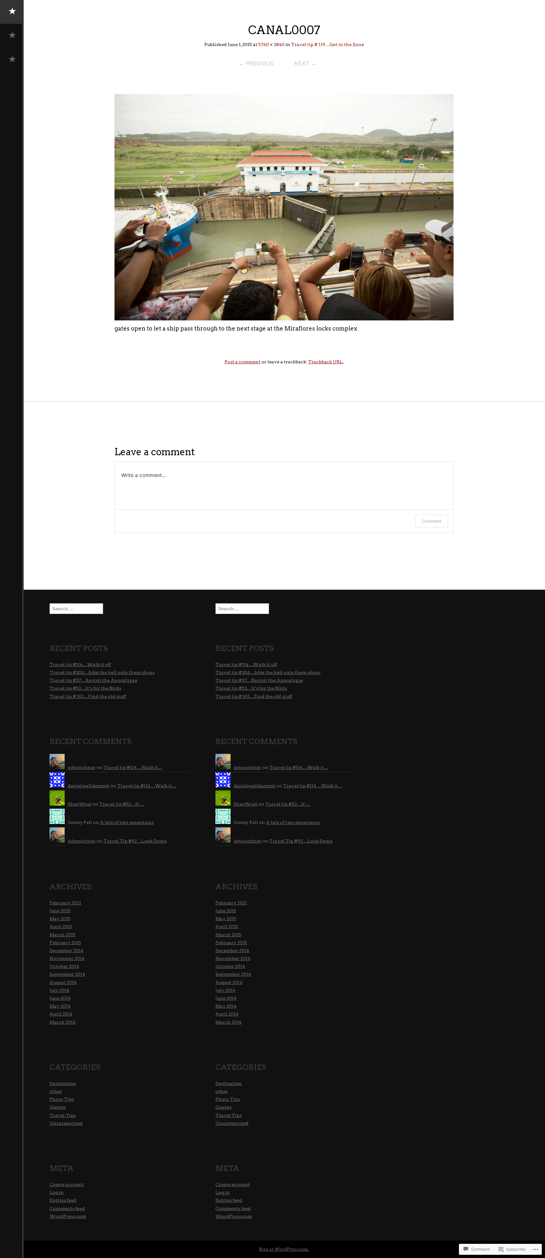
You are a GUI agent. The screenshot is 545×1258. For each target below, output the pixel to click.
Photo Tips (62, 1099)
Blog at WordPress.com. (284, 1249)
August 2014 (63, 982)
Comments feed (67, 1208)
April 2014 (61, 1014)
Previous (256, 64)
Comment (432, 521)
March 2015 (62, 934)
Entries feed (63, 1200)
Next (305, 64)
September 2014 (67, 974)
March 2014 (63, 1022)
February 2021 (65, 902)
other (56, 1091)
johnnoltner (82, 767)
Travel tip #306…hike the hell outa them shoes (102, 672)
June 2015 (60, 910)
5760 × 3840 (271, 44)
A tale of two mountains (127, 822)
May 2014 (60, 1006)
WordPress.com (68, 1216)
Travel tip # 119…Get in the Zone (327, 44)
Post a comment (243, 361)
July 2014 (59, 990)
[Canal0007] (284, 318)
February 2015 (65, 942)
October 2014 (64, 966)
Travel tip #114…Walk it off (80, 664)
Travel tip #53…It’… (121, 804)
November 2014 (67, 958)
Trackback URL (325, 361)
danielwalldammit (88, 785)
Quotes (58, 1107)
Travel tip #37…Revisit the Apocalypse (93, 680)
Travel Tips (63, 1115)
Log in (57, 1192)
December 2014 (66, 950)
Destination (63, 1083)
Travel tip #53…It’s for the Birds (85, 688)
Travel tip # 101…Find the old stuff (88, 696)
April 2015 (61, 926)
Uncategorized (66, 1123)
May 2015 (60, 918)
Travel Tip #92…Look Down (135, 841)
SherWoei (79, 804)
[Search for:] (76, 608)
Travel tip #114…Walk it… (132, 767)
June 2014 (60, 998)
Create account (67, 1184)
